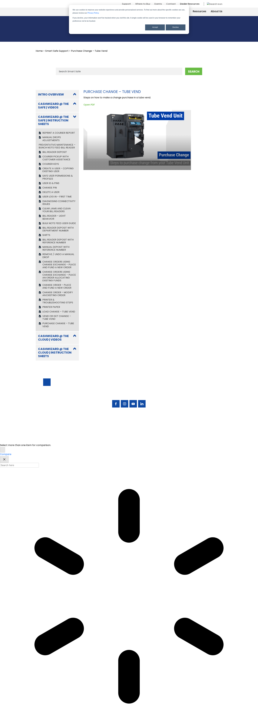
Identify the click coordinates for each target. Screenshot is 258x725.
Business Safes (176, 388)
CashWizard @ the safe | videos (53, 106)
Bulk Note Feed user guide (59, 223)
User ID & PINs (50, 183)
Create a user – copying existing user (58, 170)
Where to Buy (142, 3)
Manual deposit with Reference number (55, 248)
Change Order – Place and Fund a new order (56, 286)
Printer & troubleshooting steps (57, 301)
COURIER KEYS (50, 164)
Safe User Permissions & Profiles (57, 177)
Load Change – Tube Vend (58, 311)
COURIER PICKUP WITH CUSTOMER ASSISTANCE (56, 158)
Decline (175, 27)
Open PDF (89, 104)
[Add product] (2, 449)
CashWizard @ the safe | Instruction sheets (53, 120)
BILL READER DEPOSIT (54, 152)
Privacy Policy (93, 13)
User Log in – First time (57, 196)
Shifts (46, 235)
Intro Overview (51, 94)
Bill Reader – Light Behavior (54, 217)
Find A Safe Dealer (202, 392)
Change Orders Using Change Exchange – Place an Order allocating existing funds (59, 276)
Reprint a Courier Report (58, 132)
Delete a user (50, 192)
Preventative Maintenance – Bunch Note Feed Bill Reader (57, 146)
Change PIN (49, 187)
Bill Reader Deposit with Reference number (58, 241)
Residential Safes (177, 392)
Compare (5, 454)
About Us (216, 11)
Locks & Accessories (175, 397)
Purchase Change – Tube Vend (58, 325)
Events (158, 3)
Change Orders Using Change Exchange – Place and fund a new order (59, 264)
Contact (171, 3)
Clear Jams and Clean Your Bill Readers (56, 210)
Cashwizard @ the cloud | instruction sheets (55, 352)
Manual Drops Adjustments (51, 139)
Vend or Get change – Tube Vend (56, 317)
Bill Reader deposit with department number (58, 229)
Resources (199, 11)
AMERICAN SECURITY (120, 424)
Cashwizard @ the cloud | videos (53, 338)
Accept (155, 27)
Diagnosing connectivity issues (58, 202)
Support (126, 3)
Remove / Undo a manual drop (58, 256)
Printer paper (51, 307)
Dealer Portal (199, 407)
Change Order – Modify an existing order (57, 294)
